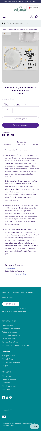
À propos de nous (8, 356)
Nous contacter (8, 325)
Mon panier (6, 389)
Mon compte (7, 376)
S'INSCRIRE (10, 304)
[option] (20, 57)
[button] (33, 8)
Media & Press (7, 359)
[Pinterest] (10, 397)
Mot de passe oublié (9, 386)
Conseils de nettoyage (21, 143)
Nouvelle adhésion (9, 379)
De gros (5, 366)
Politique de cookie (9, 339)
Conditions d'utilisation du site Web (15, 345)
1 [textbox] (4, 111)
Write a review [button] (20, 274)
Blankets (11, 99)
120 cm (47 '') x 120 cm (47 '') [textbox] (15, 105)
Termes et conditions (10, 342)
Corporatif (6, 351)
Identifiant (6, 383)
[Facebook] (3, 397)
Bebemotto (18, 423)
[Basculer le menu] (4, 17)
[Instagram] (7, 397)
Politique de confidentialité (12, 335)
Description (7, 144)
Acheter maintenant (20, 125)
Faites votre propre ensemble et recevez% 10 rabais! (20, 2)
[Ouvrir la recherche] (3, 23)
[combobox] (20, 104)
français (6, 410)
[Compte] (31, 16)
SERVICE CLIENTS (9, 321)
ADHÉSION (6, 372)
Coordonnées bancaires (11, 362)
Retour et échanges (9, 332)
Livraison (35, 144)
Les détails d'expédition (11, 329)
